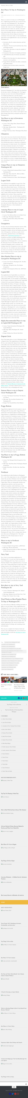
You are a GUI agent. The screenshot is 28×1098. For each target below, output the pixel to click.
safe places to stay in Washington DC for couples (10, 662)
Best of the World (6, 729)
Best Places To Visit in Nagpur (8, 844)
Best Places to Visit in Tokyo (7, 1026)
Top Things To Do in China (7, 1076)
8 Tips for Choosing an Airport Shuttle (10, 992)
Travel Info (4, 764)
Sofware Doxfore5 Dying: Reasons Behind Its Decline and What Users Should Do (12, 827)
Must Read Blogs (6, 743)
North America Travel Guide (9, 746)
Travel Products (6, 767)
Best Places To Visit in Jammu (8, 957)
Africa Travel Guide (7, 719)
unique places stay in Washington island (9, 667)
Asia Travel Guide (6, 722)
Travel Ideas (5, 760)
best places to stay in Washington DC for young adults (11, 648)
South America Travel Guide (9, 750)
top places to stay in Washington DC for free (9, 665)
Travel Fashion (5, 753)
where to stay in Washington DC (7, 669)
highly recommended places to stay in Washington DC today (12, 658)
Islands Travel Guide (7, 740)
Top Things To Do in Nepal (7, 861)
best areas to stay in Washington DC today (12, 642)
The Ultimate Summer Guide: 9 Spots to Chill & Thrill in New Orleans (19, 686)
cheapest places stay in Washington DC (8, 656)
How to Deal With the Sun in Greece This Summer (13, 810)
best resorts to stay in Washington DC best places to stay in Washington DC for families (12, 651)
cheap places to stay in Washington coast (9, 654)
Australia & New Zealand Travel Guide (11, 726)
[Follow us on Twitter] (21, 698)
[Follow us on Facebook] (19, 698)
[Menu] (26, 2)
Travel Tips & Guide (7, 5)
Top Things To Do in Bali (7, 941)
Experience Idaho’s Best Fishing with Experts (11, 1042)
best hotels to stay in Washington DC (8, 644)
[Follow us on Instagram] (26, 698)
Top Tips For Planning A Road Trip (9, 793)
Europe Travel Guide (7, 733)
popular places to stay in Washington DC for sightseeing (12, 660)
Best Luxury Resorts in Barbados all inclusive (12, 895)
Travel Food (5, 757)
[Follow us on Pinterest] (23, 698)
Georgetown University (13, 235)
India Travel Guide (6, 736)
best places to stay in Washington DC (8, 646)
